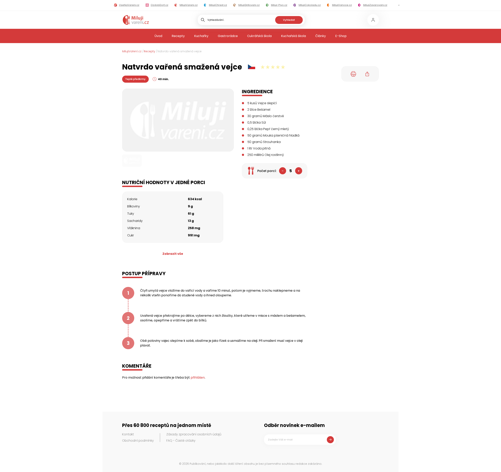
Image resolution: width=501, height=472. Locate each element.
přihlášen (198, 377)
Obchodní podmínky (138, 440)
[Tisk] (353, 73)
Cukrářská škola (259, 36)
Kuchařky (201, 36)
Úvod (158, 36)
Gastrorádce (228, 36)
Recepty (178, 36)
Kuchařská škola (293, 36)
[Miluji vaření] (136, 20)
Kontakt (128, 434)
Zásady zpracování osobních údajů (193, 434)
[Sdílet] (367, 73)
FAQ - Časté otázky (181, 440)
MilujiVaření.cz (131, 51)
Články (320, 36)
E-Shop (341, 36)
